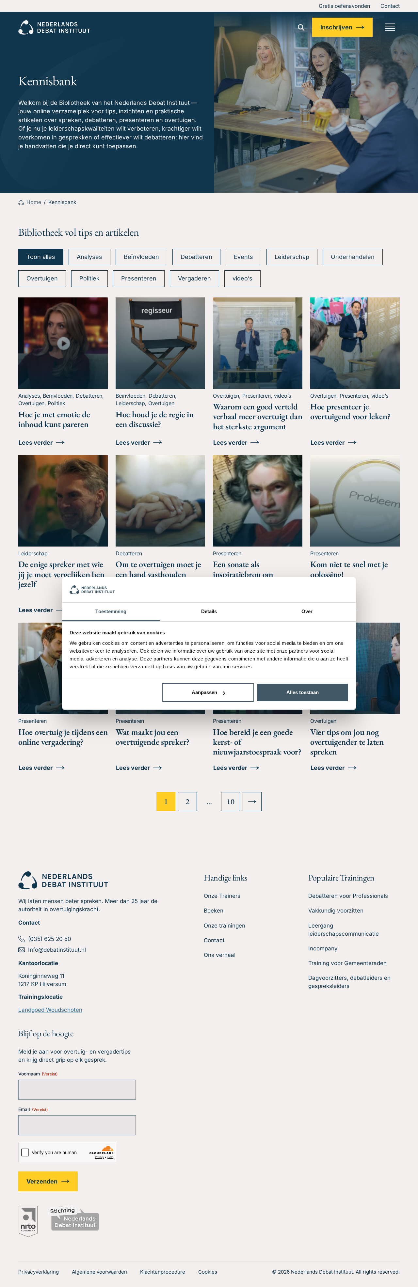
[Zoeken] (301, 27)
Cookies (207, 1272)
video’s (242, 278)
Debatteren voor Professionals (348, 896)
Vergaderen (194, 278)
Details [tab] (209, 611)
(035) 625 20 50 (49, 939)
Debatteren (196, 256)
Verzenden (41, 1181)
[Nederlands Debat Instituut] (54, 27)
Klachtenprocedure (162, 1272)
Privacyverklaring (38, 1272)
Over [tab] (307, 611)
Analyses (89, 256)
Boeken (213, 910)
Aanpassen (204, 692)
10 (230, 801)
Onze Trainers (222, 896)
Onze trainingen (224, 925)
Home (33, 202)
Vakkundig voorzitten (335, 910)
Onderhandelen (353, 256)
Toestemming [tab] (110, 611)
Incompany (323, 948)
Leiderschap (292, 256)
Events (243, 256)
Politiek (89, 278)
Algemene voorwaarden (99, 1272)
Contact (390, 6)
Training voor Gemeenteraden (347, 963)
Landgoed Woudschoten (50, 1010)
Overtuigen (42, 278)
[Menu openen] (390, 27)
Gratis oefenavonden (344, 6)
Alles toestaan (302, 692)
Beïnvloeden (141, 256)
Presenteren (138, 278)
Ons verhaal (219, 955)
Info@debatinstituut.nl (57, 949)
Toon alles (40, 256)
